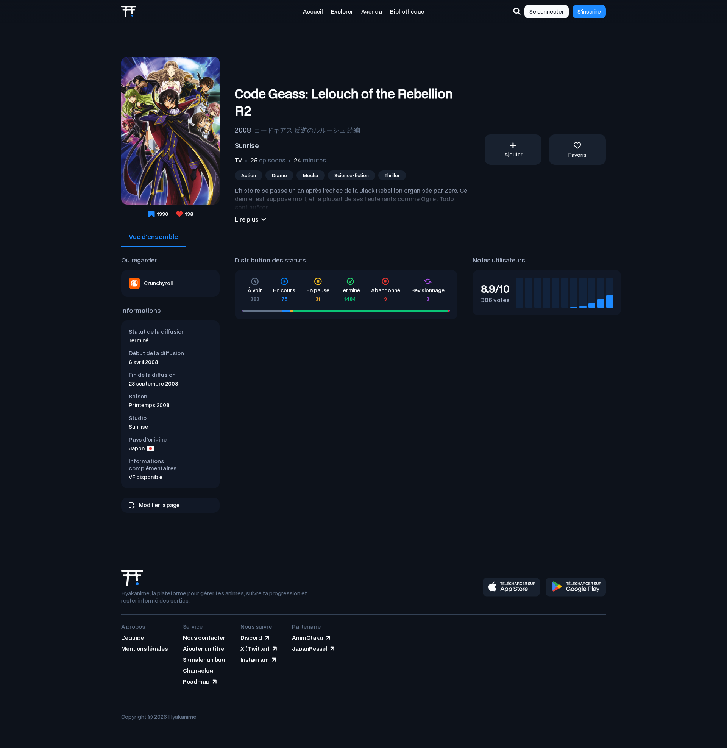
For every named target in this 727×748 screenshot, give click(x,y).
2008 (243, 129)
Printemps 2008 (149, 405)
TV (238, 160)
